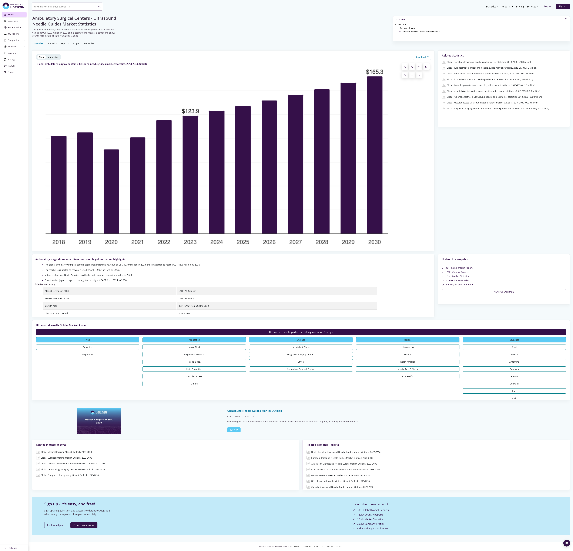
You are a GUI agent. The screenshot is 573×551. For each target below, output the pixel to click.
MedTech (402, 24)
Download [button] (420, 57)
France (514, 376)
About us (307, 546)
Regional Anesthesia (194, 354)
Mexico (514, 354)
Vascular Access (194, 376)
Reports (506, 6)
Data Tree (400, 19)
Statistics (491, 6)
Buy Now (233, 429)
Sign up (563, 6)
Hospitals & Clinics (301, 347)
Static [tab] (41, 57)
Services (531, 6)
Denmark (514, 369)
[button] (401, 24)
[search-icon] (99, 6)
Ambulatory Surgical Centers (301, 369)
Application (194, 339)
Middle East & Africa (408, 369)
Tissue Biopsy (194, 361)
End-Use (301, 339)
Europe (407, 354)
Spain (514, 398)
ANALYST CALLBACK (504, 291)
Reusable (87, 347)
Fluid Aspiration (194, 369)
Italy (514, 391)
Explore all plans (56, 525)
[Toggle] (396, 24)
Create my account (84, 525)
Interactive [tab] (53, 57)
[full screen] (405, 66)
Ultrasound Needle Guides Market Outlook (421, 31)
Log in (547, 6)
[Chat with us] (566, 543)
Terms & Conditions (334, 546)
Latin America (408, 347)
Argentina (514, 361)
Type (87, 339)
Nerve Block (194, 347)
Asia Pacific (407, 376)
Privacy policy (319, 546)
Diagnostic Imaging (408, 28)
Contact (297, 546)
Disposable (87, 354)
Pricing (520, 6)
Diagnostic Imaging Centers (301, 354)
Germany (514, 383)
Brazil (514, 347)
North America (407, 361)
